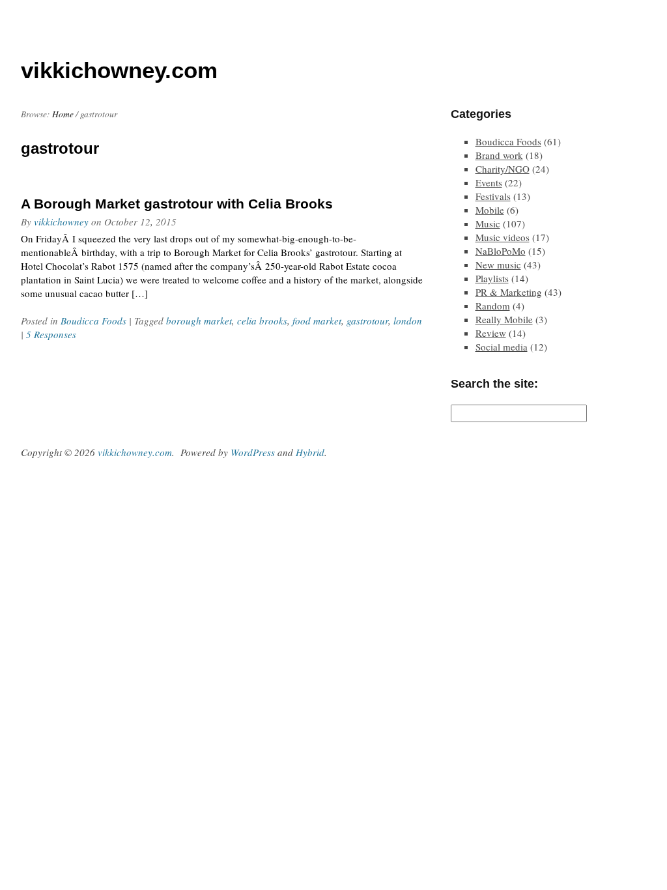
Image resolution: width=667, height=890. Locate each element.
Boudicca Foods (93, 320)
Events (488, 182)
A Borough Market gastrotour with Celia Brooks (177, 203)
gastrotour (367, 320)
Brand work (499, 155)
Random (492, 305)
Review (490, 332)
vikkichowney (61, 221)
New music (498, 264)
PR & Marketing (508, 291)
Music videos (502, 237)
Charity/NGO (502, 168)
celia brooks (262, 320)
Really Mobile (504, 319)
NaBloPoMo (500, 250)
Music (487, 223)
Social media (501, 346)
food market (316, 320)
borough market (199, 320)
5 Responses (51, 334)
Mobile (489, 209)
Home (63, 114)
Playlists (492, 278)
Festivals (493, 196)
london (407, 320)
